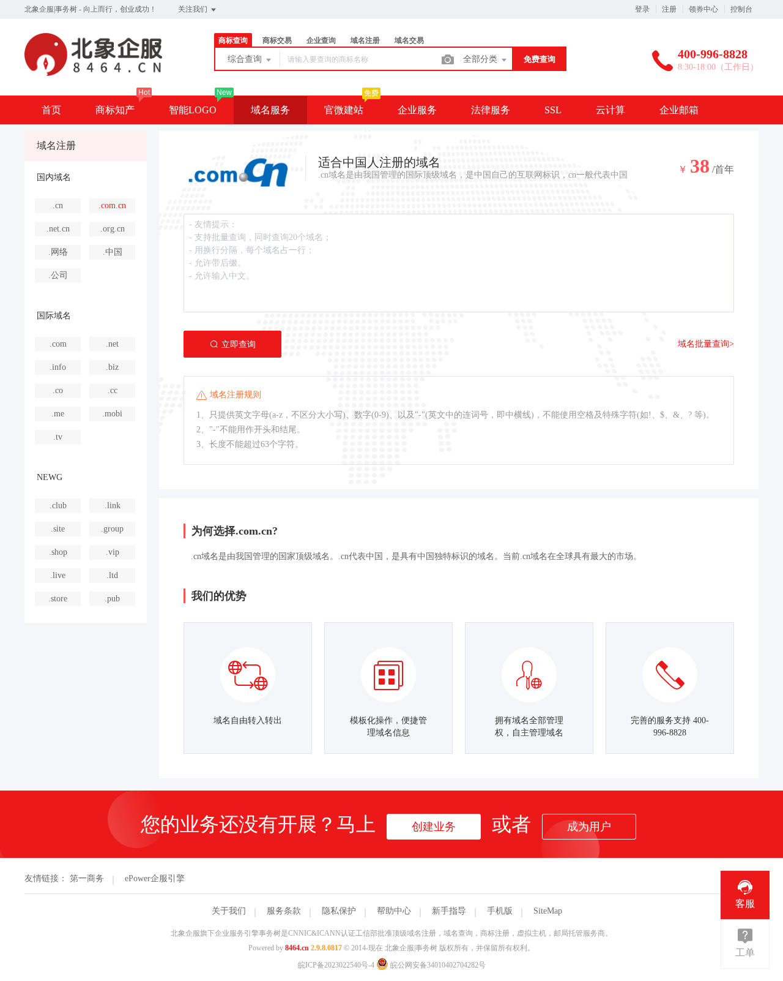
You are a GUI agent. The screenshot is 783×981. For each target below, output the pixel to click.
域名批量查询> (706, 343)
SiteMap (547, 910)
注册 (669, 9)
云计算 (610, 110)
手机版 (500, 910)
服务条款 (284, 910)
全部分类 (481, 59)
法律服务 (490, 110)
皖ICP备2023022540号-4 (336, 965)
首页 (51, 110)
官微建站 (343, 110)
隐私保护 (339, 910)
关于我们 (229, 910)
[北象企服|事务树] (93, 70)
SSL (553, 110)
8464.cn (297, 948)
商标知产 (115, 110)
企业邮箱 (679, 110)
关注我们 (193, 9)
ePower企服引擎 (155, 878)
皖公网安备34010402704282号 (437, 965)
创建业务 (434, 827)
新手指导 (449, 910)
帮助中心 (394, 910)
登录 (642, 9)
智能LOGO (193, 110)
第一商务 (87, 878)
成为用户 (589, 827)
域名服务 (270, 110)
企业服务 (417, 110)
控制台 (741, 9)
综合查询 (246, 59)
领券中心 (703, 9)
